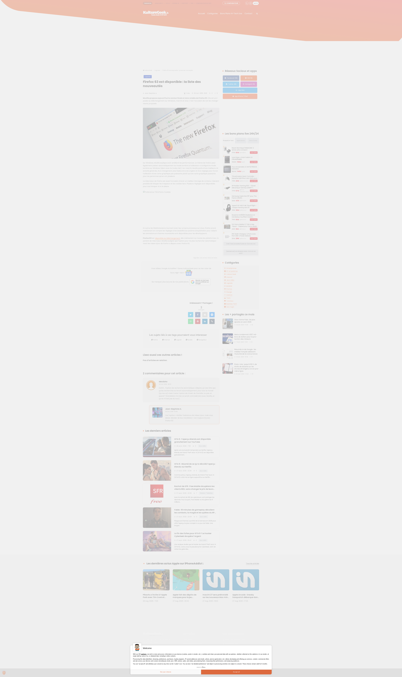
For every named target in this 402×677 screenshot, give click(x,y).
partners (143, 654)
